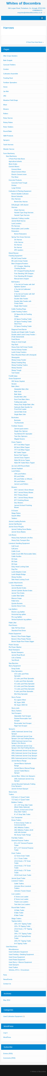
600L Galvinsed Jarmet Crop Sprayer (24, 755)
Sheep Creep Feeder (18, 360)
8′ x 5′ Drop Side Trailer (22, 814)
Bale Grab (17, 391)
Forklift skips (13, 376)
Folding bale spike (20, 402)
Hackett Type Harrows (22, 215)
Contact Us (7, 984)
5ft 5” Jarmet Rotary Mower (23, 492)
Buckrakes (15, 417)
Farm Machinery (9, 153)
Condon (6, 69)
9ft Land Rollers (19, 481)
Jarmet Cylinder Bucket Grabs (21, 590)
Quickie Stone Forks (18, 606)
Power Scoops (14, 644)
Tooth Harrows (8, 144)
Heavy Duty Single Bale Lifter (24, 404)
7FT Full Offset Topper (22, 450)
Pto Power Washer (15, 647)
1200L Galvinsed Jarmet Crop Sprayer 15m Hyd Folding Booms (22, 747)
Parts (5, 975)
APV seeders (18, 250)
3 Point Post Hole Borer (34, 42)
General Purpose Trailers (20, 840)
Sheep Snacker (16, 367)
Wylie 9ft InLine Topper (22, 460)
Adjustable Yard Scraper (22, 716)
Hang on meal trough (18, 342)
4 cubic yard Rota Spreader (23, 681)
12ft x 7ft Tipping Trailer (22, 926)
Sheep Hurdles (16, 577)
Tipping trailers (16, 921)
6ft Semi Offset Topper (22, 447)
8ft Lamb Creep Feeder (19, 261)
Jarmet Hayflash (17, 468)
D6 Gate (14, 561)
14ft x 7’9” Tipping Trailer (22, 933)
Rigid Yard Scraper (20, 726)
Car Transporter (17, 817)
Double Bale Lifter (20, 397)
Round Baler (7, 131)
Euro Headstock (17, 585)
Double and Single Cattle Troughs (23, 332)
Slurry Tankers (16, 711)
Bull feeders (15, 282)
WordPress (7, 1037)
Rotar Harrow (8, 118)
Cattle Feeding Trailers (19, 311)
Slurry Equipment (15, 666)
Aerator (14, 384)
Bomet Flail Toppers (21, 455)
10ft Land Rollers (20, 474)
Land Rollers (15, 471)
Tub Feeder (15, 373)
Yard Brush (15, 660)
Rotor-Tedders (8, 127)
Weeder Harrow (8, 149)
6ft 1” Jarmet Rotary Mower (23, 497)
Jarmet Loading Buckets (17, 521)
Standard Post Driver (18, 630)
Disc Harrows (16, 199)
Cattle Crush (15, 551)
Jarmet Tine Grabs (17, 593)
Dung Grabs (15, 668)
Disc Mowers (18, 503)
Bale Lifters (15, 386)
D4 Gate (14, 559)
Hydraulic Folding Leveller (20, 218)
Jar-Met (6, 91)
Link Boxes (12, 535)
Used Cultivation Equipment (18, 952)
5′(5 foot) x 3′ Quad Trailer (20, 797)
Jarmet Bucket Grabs (18, 588)
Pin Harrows (15, 226)
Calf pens (14, 548)
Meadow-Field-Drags (10, 100)
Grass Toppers (16, 442)
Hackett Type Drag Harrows (23, 212)
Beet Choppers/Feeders (19, 263)
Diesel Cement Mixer (18, 172)
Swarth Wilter (16, 516)
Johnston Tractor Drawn (22, 891)
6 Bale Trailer (18, 913)
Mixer (5, 105)
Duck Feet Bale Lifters (22, 399)
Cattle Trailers (19, 883)
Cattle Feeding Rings (18, 309)
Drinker (14, 185)
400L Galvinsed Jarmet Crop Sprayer (24, 753)
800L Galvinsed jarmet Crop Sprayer (24, 758)
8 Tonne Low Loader (21, 899)
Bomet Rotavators (20, 234)
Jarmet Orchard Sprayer (19, 789)
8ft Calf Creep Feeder (19, 258)
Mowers (6, 109)
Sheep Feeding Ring (18, 362)
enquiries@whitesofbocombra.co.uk (29, 12)
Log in (5, 1033)
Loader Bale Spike (17, 596)
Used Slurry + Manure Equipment (20, 962)
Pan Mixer (14, 177)
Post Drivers (13, 625)
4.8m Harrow (18, 242)
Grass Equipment (15, 378)
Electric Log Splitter (18, 612)
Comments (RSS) (9, 1058)
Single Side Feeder (20, 306)
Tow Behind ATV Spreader (23, 434)
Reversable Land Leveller (20, 228)
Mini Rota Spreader (21, 694)
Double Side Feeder (21, 298)
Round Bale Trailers (18, 907)
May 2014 (6, 1000)
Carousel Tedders (9, 65)
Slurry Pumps (16, 697)
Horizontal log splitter (18, 614)
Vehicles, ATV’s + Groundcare (19, 970)
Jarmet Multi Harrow (18, 221)
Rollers (5, 113)
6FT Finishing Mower (21, 500)
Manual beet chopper (21, 278)
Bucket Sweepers (17, 652)
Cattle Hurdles (16, 556)
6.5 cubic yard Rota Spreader (24, 686)
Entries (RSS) (8, 1053)
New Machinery (11, 156)
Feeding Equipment (15, 256)
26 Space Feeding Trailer (23, 319)
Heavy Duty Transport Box (20, 540)
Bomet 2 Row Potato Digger (21, 636)
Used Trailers (13, 967)
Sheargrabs (15, 357)
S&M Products (8, 136)
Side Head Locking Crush (20, 579)
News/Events (7, 979)
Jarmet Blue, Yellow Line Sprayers (23, 776)
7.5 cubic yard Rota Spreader (24, 689)
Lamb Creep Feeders (18, 352)
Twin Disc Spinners (20, 436)
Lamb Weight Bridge (18, 574)
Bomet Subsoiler (17, 196)
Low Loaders (15, 894)
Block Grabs (13, 164)
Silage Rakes (16, 513)
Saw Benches (13, 663)
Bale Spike (18, 394)
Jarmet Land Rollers (21, 484)
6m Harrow (18, 245)
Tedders (14, 518)
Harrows (8, 27)
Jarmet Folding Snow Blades (21, 529)
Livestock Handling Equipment (19, 543)
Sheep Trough (16, 370)
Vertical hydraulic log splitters (21, 619)
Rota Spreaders (16, 671)
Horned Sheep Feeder (19, 349)
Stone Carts (13, 792)
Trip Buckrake (19, 423)
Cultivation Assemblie (10, 74)
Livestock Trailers (17, 881)
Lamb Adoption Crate (18, 572)
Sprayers (6, 140)
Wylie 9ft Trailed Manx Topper (24, 463)
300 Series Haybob (18, 381)
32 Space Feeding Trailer (23, 326)
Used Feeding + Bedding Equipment (21, 954)
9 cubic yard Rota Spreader (23, 691)
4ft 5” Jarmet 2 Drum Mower (24, 490)
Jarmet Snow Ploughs (16, 526)
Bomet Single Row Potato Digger (22, 641)
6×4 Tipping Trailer (20, 943)
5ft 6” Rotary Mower (21, 495)
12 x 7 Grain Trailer (21, 858)
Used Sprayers (14, 965)
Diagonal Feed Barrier (19, 329)
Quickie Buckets (17, 603)
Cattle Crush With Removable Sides (23, 554)
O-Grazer (14, 510)
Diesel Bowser (14, 253)
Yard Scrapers (16, 713)
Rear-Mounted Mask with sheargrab (23, 355)
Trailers (11, 794)
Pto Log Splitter (16, 617)
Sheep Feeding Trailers (19, 365)
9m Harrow (18, 247)
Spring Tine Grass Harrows (20, 237)
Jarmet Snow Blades (18, 532)
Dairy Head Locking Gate (20, 566)
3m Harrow (18, 239)
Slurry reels (15, 708)
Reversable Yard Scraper (23, 723)
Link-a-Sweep (16, 657)
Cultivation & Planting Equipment (20, 191)
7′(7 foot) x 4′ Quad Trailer (20, 799)
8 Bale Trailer (18, 915)
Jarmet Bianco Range (18, 761)
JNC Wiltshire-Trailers (21, 827)
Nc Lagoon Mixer (20, 700)
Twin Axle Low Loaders (22, 904)
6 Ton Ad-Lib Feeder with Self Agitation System (24, 295)
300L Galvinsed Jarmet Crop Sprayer (24, 750)
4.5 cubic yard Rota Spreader (24, 684)
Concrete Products (15, 180)
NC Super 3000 (19, 702)
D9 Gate (14, 564)
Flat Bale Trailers (17, 838)
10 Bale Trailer (19, 910)
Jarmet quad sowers (21, 428)
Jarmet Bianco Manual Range (24, 768)
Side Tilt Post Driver (18, 628)
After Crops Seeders (10, 56)
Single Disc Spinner (21, 431)
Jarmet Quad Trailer (18, 878)
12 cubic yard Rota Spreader (24, 678)
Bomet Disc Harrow (21, 201)
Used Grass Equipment (17, 957)
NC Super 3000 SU (20, 705)
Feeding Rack (8, 78)
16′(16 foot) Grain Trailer (22, 875)
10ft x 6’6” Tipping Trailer (22, 924)
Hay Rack (14, 344)
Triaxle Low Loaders (21, 902)
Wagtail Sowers (19, 439)
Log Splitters (13, 609)
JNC (4, 96)
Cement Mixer (16, 169)
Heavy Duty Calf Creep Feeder (22, 347)
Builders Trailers (17, 802)
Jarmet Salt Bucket (15, 524)
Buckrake (17, 420)
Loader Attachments (16, 583)
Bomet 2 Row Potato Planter (21, 639)
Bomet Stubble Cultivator (20, 194)
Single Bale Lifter (20, 414)
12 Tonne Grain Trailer (22, 856)
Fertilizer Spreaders (10, 82)
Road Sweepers (14, 650)
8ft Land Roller (19, 476)
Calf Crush (15, 546)
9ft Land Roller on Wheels (23, 479)
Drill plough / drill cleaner (20, 205)
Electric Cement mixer (19, 174)
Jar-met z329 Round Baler (20, 466)
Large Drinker (16, 188)
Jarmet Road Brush (18, 655)
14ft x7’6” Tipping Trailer (22, 941)
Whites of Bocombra (23, 3)
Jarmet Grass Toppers (22, 457)
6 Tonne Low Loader (21, 896)
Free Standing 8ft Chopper (23, 276)
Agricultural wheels (15, 161)
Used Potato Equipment (17, 959)
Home (5, 87)
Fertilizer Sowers (17, 426)
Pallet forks (15, 601)
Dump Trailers (16, 820)
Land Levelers (16, 223)
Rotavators (15, 231)
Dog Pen (14, 569)
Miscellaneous (14, 949)
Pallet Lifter (13, 622)
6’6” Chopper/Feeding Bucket (24, 271)
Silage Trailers (16, 918)
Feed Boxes (15, 339)
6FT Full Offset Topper (22, 445)
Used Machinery (11, 946)
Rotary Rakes (8, 122)
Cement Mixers (14, 166)
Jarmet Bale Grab (20, 412)
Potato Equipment (15, 633)
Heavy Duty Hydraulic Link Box (22, 537)
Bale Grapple (7, 60)
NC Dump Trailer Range (22, 835)
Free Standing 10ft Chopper (24, 273)
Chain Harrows (19, 210)
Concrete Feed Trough (19, 183)
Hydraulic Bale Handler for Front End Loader (23, 408)
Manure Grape (16, 598)
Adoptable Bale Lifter (21, 389)
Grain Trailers (16, 853)
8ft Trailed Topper (20, 452)
